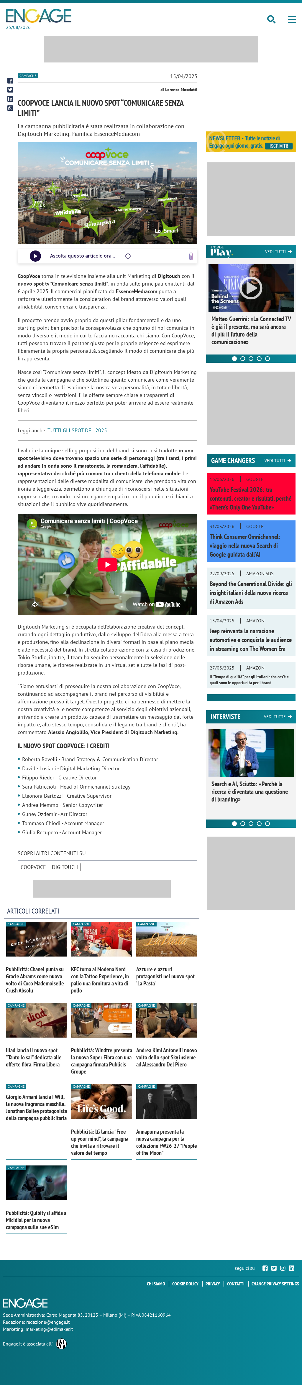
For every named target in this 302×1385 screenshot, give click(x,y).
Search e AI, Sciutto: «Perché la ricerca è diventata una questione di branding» (249, 791)
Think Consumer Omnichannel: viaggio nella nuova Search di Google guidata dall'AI (245, 545)
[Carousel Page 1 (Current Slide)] (234, 358)
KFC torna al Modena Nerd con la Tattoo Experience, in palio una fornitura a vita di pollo (100, 980)
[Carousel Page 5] (267, 358)
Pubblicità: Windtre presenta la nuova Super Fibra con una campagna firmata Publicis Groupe (101, 1061)
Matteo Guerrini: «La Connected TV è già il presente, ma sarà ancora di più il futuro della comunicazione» (251, 330)
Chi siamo (156, 1284)
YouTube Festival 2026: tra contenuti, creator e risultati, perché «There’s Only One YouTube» (250, 498)
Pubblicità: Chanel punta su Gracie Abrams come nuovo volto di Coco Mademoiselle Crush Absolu (35, 980)
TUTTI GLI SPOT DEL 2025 (77, 430)
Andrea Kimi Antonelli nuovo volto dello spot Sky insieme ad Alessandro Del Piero (166, 1057)
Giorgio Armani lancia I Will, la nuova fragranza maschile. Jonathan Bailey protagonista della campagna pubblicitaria (36, 1107)
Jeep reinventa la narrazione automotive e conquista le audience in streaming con (251, 640)
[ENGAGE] (38, 16)
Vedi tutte (275, 716)
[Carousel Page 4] (259, 358)
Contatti (235, 1284)
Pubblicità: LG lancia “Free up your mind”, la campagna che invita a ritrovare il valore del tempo (99, 1142)
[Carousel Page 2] (242, 358)
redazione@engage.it (48, 1322)
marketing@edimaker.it (49, 1329)
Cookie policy (185, 1284)
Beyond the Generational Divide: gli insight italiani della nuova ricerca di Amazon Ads (251, 593)
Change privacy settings (275, 1284)
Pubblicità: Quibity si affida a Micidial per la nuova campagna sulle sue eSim (36, 1220)
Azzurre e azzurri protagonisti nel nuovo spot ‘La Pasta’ (165, 976)
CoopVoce (33, 867)
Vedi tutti (275, 251)
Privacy (213, 1284)
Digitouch (65, 867)
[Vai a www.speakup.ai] (191, 256)
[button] (292, 19)
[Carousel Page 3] (251, 358)
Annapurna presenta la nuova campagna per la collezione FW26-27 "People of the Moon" (166, 1142)
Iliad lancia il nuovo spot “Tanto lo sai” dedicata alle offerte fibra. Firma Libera (34, 1057)
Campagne (27, 75)
